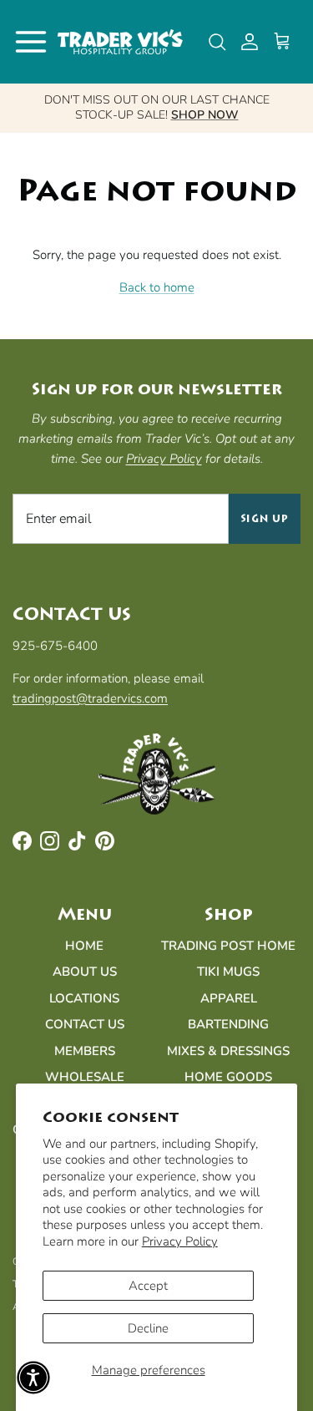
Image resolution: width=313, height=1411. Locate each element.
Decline (148, 1328)
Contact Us (84, 1024)
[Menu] (31, 41)
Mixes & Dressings (228, 1051)
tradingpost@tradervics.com (90, 698)
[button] (33, 1377)
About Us (85, 971)
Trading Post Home (228, 945)
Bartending (228, 1024)
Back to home (156, 287)
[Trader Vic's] (120, 41)
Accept (148, 1285)
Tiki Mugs (228, 971)
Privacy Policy (180, 1241)
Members (84, 1051)
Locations (84, 998)
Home (84, 945)
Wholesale (84, 1076)
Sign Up (265, 519)
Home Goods (228, 1076)
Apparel (228, 998)
